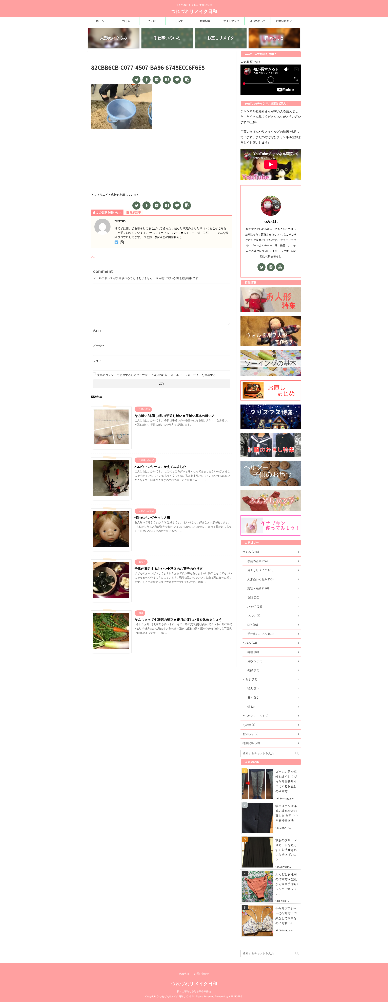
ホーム (100, 20)
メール (98, 345)
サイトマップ (231, 20)
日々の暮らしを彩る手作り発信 (194, 991)
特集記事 (205, 20)
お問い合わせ (284, 20)
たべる (152, 20)
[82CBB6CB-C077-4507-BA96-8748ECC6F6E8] (167, 80)
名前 (97, 330)
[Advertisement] (161, 161)
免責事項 (184, 973)
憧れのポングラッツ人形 (152, 518)
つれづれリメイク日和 (194, 11)
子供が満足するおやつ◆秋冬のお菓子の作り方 (169, 569)
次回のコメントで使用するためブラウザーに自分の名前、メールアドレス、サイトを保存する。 (157, 375)
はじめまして (258, 20)
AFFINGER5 (235, 996)
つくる (126, 20)
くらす (179, 20)
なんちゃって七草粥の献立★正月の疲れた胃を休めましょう (178, 620)
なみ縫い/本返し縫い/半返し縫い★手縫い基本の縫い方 (175, 416)
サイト (97, 360)
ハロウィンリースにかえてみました (160, 467)
